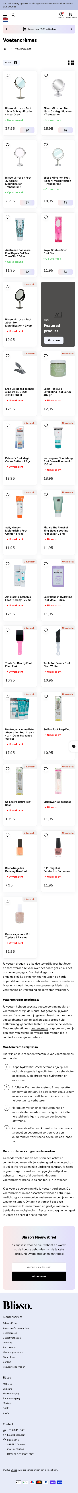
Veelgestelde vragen (14, 1366)
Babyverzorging (11, 1398)
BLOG (6, 1413)
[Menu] (5, 14)
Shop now (53, 340)
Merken (7, 1403)
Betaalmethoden (12, 1338)
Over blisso (9, 1357)
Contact (7, 1362)
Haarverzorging (11, 1393)
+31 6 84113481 (16, 1430)
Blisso (14, 1469)
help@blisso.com (16, 1435)
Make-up (8, 1384)
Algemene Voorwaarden (16, 1328)
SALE (6, 1408)
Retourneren (9, 1347)
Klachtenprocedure (13, 1352)
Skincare (7, 1389)
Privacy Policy (10, 1323)
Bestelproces (10, 1333)
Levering (7, 1342)
